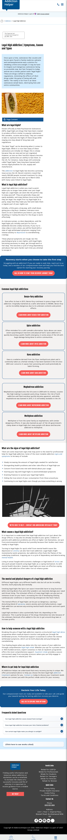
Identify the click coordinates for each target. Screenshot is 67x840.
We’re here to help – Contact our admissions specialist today (33, 525)
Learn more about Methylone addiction (33, 434)
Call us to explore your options (33, 702)
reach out (55, 263)
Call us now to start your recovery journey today (33, 273)
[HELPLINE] (33, 838)
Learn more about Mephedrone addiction (33, 405)
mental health (7, 558)
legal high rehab (27, 647)
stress (57, 562)
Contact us (28, 675)
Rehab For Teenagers (48, 776)
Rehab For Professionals (48, 772)
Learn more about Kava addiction (33, 373)
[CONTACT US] (11, 838)
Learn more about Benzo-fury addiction (34, 315)
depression (21, 232)
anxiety (16, 551)
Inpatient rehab (41, 652)
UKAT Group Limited (43, 14)
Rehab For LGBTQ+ (48, 769)
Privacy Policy (49, 788)
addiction (9, 171)
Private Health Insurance (49, 791)
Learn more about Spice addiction (33, 344)
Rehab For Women (49, 781)
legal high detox (58, 632)
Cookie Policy (49, 793)
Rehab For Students (48, 774)
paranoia (21, 604)
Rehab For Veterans (48, 779)
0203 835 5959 (50, 805)
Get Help (15, 794)
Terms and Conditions (49, 795)
